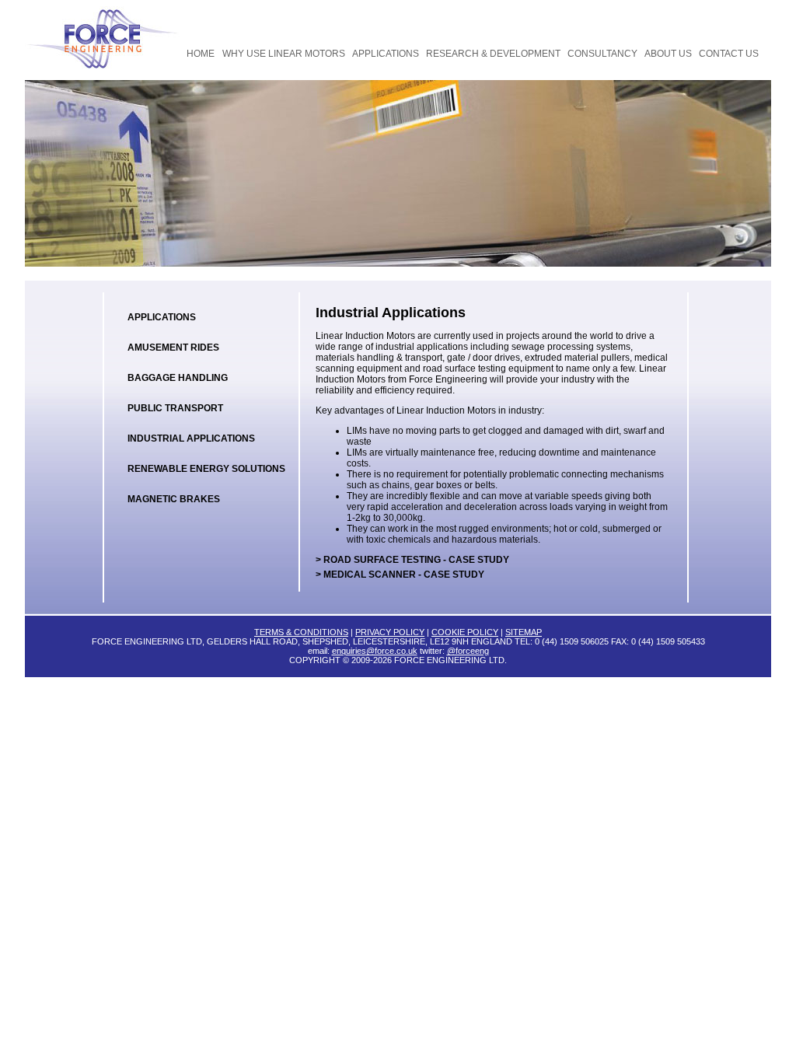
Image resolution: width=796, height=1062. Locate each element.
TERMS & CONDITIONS (301, 632)
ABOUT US (668, 53)
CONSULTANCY (602, 53)
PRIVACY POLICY (389, 632)
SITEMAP (523, 632)
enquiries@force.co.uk (374, 650)
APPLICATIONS (385, 53)
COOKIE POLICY (464, 632)
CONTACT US (729, 53)
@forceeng (468, 650)
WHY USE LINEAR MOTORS (283, 53)
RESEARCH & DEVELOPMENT (493, 53)
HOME (201, 53)
